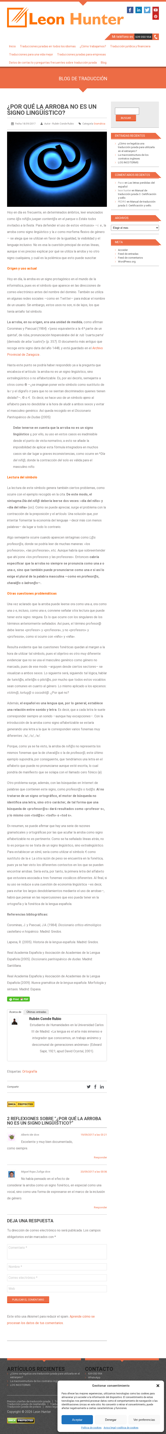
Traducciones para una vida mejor (31, 54)
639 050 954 (143, 36)
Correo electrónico (23, 1278)
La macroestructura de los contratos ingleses (36, 1381)
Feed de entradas (128, 253)
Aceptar (77, 1419)
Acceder (123, 249)
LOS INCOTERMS (128, 162)
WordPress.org (127, 261)
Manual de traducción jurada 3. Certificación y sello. (137, 194)
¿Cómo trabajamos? (93, 46)
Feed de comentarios (130, 257)
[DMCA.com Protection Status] (20, 1108)
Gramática (99, 123)
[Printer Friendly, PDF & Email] (18, 1000)
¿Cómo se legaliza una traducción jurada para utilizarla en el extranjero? (136, 147)
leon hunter (124, 190)
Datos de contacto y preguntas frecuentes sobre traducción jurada (53, 62)
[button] (158, 1386)
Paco (121, 182)
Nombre (15, 1267)
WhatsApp (94, 1377)
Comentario (18, 1248)
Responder (100, 1157)
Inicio (12, 46)
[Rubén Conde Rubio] (18, 1021)
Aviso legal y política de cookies (121, 1427)
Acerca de (15, 1011)
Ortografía (29, 1071)
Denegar (110, 1419)
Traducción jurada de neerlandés (26, 1404)
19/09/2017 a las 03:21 (94, 1134)
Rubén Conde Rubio (45, 1019)
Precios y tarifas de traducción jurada (28, 1401)
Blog (103, 62)
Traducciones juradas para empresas (81, 54)
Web (12, 1289)
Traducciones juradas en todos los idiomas (48, 46)
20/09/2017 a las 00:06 (94, 1171)
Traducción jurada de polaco (24, 1406)
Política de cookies (91, 1427)
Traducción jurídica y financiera (130, 46)
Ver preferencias (144, 1419)
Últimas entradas (36, 1011)
